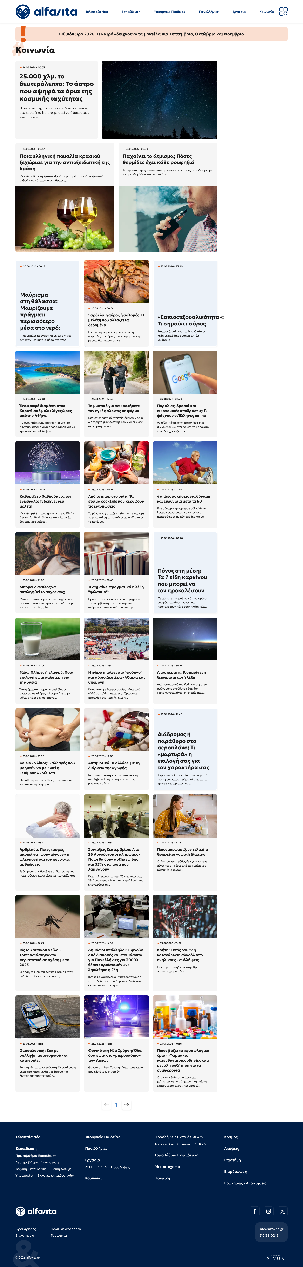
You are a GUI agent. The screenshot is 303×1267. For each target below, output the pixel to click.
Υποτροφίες (24, 1175)
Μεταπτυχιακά (167, 1166)
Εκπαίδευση (131, 11)
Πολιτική (162, 1178)
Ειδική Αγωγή (60, 1169)
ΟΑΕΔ (102, 1167)
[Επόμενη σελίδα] (126, 1105)
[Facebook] (254, 1211)
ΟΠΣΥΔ (200, 1144)
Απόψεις (231, 1148)
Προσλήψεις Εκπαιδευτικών (179, 1137)
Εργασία (239, 11)
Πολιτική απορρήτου (67, 1229)
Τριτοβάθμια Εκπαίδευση (176, 1155)
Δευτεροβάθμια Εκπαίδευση (37, 1162)
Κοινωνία (266, 11)
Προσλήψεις (120, 1167)
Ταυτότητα (59, 1235)
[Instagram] (268, 1211)
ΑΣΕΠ (89, 1167)
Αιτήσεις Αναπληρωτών (173, 1144)
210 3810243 (269, 1235)
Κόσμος (231, 1137)
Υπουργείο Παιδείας (169, 11)
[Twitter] (282, 1211)
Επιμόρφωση (235, 1171)
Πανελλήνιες (209, 11)
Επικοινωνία (24, 1235)
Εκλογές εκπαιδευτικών (56, 1175)
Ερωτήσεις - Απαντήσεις (245, 1183)
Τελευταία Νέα (97, 11)
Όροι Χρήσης (25, 1229)
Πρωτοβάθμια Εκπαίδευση (35, 1155)
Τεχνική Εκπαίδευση (30, 1169)
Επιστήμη (232, 1160)
